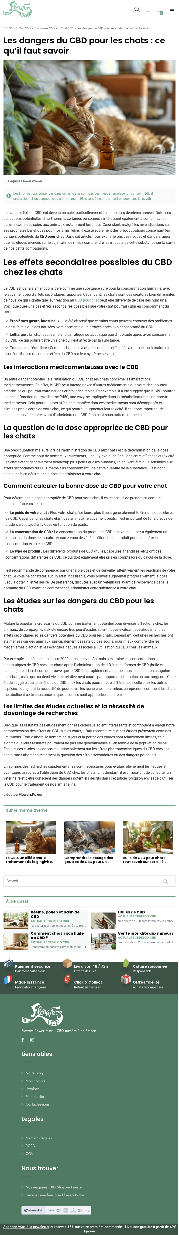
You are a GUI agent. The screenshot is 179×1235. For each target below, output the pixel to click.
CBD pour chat (87, 300)
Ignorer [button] (89, 1231)
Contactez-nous (37, 1104)
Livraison (32, 1088)
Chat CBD (67, 28)
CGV (30, 1153)
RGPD (30, 1145)
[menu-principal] (172, 9)
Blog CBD (24, 28)
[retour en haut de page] (172, 1209)
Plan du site (35, 1096)
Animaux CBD (46, 28)
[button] (89, 196)
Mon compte (35, 1081)
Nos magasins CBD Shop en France (54, 1187)
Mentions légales (39, 1138)
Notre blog (34, 1073)
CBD (9, 28)
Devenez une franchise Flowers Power (55, 1195)
